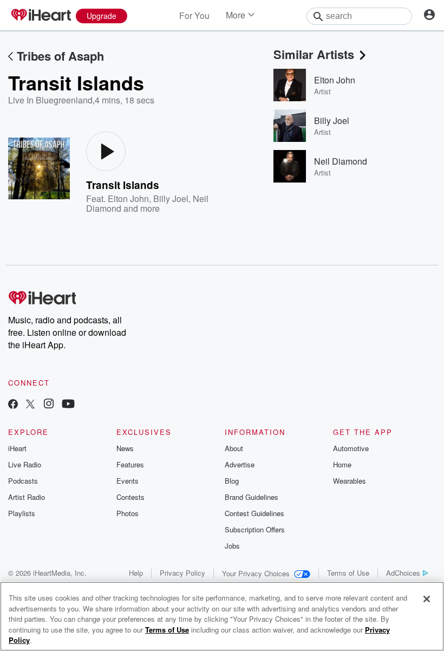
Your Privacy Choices (256, 573)
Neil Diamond (340, 161)
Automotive (351, 448)
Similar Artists (313, 54)
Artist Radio (26, 497)
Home (342, 464)
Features (130, 464)
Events (127, 481)
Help (136, 573)
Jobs (232, 546)
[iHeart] (40, 16)
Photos (127, 513)
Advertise (239, 464)
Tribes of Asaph (60, 55)
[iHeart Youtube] (68, 405)
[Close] (427, 599)
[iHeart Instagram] (49, 405)
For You (194, 15)
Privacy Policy (182, 573)
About (234, 448)
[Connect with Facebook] (13, 405)
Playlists (21, 513)
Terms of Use (348, 573)
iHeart (17, 448)
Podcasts (23, 481)
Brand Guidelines (251, 497)
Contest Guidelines (254, 513)
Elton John (128, 198)
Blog (232, 481)
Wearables (349, 481)
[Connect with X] (30, 405)
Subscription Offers (255, 529)
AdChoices (403, 573)
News (125, 448)
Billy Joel (170, 198)
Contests (130, 497)
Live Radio (24, 464)
